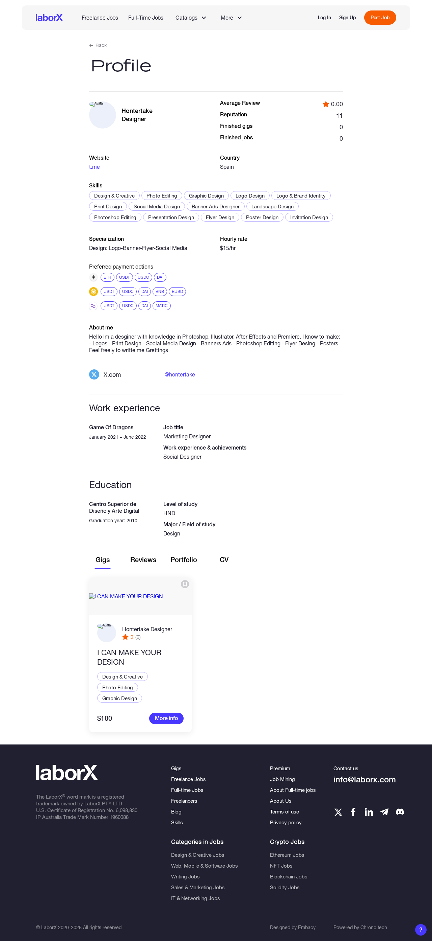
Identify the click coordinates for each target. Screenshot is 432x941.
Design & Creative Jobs (197, 855)
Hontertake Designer (147, 629)
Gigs (176, 768)
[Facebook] (353, 812)
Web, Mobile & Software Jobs (204, 866)
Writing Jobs (185, 876)
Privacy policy (286, 822)
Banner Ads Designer (216, 206)
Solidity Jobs (285, 887)
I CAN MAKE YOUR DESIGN (129, 657)
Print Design (108, 206)
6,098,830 (126, 810)
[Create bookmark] (185, 584)
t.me (94, 166)
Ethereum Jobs (287, 855)
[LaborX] (49, 17)
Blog (176, 811)
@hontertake (180, 374)
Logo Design (250, 195)
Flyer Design (220, 217)
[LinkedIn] (369, 812)
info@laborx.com (364, 779)
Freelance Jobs (100, 17)
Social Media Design (157, 206)
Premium (280, 768)
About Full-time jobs (293, 790)
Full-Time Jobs (145, 17)
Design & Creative (114, 195)
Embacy (307, 927)
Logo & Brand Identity (301, 195)
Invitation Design (309, 217)
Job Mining (282, 779)
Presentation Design (171, 217)
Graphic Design (206, 195)
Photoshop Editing (115, 217)
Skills (177, 822)
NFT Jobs (281, 866)
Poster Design (262, 217)
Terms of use (284, 811)
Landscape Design (272, 206)
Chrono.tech (373, 927)
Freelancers (184, 801)
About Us (281, 801)
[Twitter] (337, 812)
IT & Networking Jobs (195, 898)
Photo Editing (161, 195)
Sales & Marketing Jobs (198, 887)
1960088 (119, 817)
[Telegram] (384, 812)
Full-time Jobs (187, 790)
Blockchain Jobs (288, 876)
